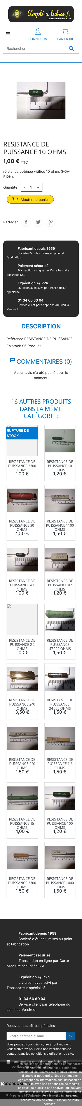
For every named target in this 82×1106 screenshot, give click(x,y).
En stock (14, 346)
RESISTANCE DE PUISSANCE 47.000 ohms (60, 644)
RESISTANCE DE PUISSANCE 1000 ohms (60, 882)
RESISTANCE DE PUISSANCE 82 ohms (60, 585)
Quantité (10, 187)
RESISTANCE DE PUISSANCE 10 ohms (60, 465)
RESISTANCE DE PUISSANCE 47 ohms (22, 585)
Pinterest (50, 222)
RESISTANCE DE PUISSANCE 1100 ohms (60, 525)
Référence (15, 339)
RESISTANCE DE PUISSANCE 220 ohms (22, 763)
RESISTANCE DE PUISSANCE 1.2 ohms (60, 763)
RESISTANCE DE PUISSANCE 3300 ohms (22, 465)
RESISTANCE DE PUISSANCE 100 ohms (60, 823)
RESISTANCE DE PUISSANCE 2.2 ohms (22, 644)
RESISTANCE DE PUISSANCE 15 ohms (22, 823)
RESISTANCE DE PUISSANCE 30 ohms (22, 525)
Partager (26, 222)
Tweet (38, 222)
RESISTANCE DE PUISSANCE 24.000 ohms (60, 704)
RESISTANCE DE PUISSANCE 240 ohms (22, 704)
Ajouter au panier (34, 199)
